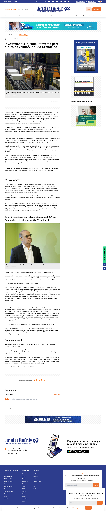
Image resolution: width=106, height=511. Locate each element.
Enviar (96, 485)
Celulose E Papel (23, 35)
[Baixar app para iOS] (104, 264)
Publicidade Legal (80, 1)
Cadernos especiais (8, 483)
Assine (5, 496)
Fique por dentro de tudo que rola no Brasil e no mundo (84, 442)
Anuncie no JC (92, 1)
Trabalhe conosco (8, 491)
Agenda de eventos (37, 473)
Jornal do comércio (11, 471)
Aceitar (88, 508)
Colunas (77, 16)
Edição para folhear (9, 478)
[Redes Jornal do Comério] (61, 1)
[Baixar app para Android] (104, 268)
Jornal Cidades (25, 498)
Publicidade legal (8, 486)
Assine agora (96, 9)
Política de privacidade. (77, 508)
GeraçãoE (91, 16)
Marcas (23, 501)
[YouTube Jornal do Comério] (57, 1)
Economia (28, 16)
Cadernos (84, 16)
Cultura (63, 16)
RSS (34, 486)
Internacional (48, 16)
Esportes (57, 16)
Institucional (7, 493)
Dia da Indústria (13, 35)
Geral (41, 16)
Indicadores (35, 476)
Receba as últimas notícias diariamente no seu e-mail (82, 476)
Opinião (70, 16)
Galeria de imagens (37, 478)
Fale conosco (7, 488)
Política (35, 16)
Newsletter (35, 488)
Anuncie (6, 498)
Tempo (34, 483)
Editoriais (25, 471)
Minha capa (8, 16)
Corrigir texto (57, 394)
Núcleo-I (99, 16)
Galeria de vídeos (37, 481)
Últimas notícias (8, 476)
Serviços (36, 471)
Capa (15, 16)
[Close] (103, 490)
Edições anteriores (8, 481)
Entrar (88, 9)
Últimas (21, 16)
